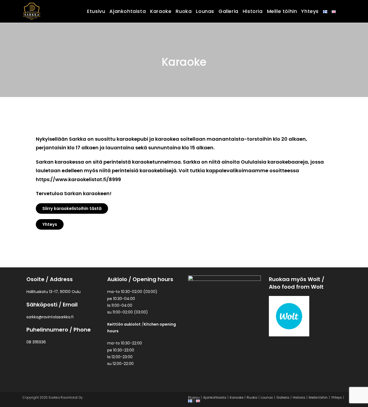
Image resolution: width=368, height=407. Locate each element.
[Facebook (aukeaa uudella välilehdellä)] (344, 11)
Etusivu (194, 397)
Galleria (282, 397)
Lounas (267, 397)
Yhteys (336, 397)
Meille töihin (318, 397)
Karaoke (236, 397)
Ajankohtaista (214, 397)
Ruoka (252, 397)
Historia (299, 397)
